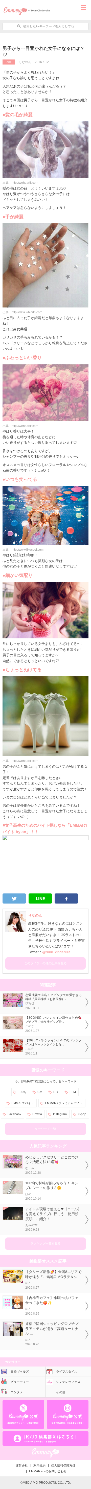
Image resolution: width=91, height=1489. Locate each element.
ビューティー (20, 1382)
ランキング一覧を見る (45, 1243)
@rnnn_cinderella (56, 952)
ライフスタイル (66, 1371)
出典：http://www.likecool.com (23, 549)
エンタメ (17, 1392)
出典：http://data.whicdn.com (22, 312)
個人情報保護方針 (63, 1465)
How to (37, 1114)
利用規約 (39, 1465)
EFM (73, 1092)
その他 (60, 1392)
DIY (55, 1092)
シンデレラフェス (68, 1382)
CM (39, 1092)
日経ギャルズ (20, 1371)
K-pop (82, 1114)
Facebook (14, 1114)
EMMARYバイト (22, 1103)
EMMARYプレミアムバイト (64, 1103)
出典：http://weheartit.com (20, 182)
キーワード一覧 (45, 1129)
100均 (22, 1092)
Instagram (60, 1114)
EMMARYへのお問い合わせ (48, 1471)
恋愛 (9, 62)
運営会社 (22, 1465)
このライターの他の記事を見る (45, 963)
